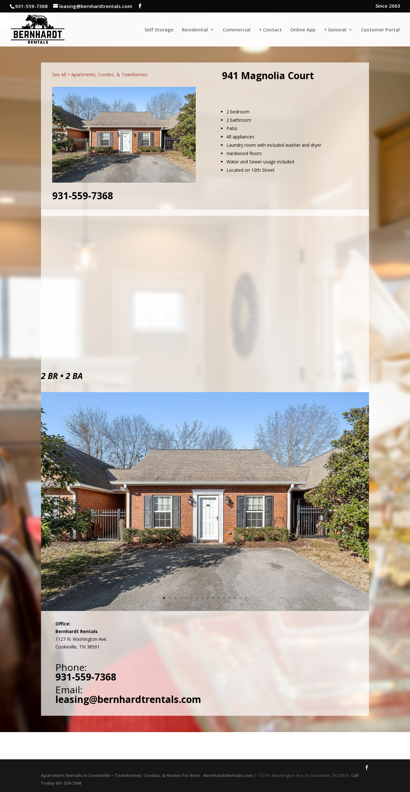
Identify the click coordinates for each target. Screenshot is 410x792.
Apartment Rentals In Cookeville (76, 775)
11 (218, 598)
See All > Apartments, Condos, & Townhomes (100, 74)
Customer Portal (380, 30)
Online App (303, 30)
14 (235, 598)
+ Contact (270, 30)
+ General (335, 30)
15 (240, 598)
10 (213, 598)
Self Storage (159, 30)
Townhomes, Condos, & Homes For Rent (157, 775)
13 (229, 598)
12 (224, 598)
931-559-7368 (82, 195)
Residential (195, 30)
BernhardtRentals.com (228, 775)
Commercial (236, 30)
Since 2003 (387, 6)
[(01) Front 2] (205, 611)
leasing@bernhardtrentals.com (128, 699)
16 (246, 598)
